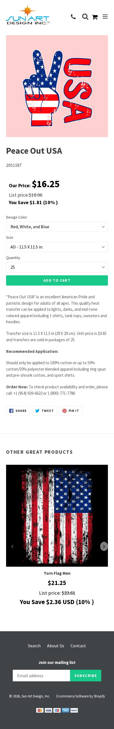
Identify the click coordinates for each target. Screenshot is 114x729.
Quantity (13, 257)
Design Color (16, 217)
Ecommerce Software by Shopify (80, 696)
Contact (78, 645)
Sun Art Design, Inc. (36, 696)
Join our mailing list (57, 662)
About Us (55, 645)
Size (9, 237)
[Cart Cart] (96, 17)
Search (34, 645)
